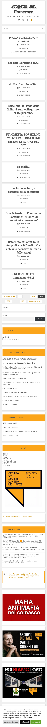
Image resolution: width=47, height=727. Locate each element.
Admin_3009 (24, 48)
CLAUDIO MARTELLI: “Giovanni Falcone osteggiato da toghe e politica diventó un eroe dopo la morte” (23, 549)
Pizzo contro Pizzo (11, 435)
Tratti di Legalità (10, 427)
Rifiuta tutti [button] (25, 722)
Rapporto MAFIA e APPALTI (15, 392)
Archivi (6, 337)
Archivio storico (19, 52)
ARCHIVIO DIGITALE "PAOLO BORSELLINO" (20, 359)
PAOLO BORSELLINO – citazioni (23, 39)
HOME (5, 454)
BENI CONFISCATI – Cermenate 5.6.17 (23, 275)
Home (24, 202)
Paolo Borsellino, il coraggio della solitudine (23, 190)
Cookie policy (26, 718)
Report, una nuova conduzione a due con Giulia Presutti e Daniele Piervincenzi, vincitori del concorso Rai (21, 556)
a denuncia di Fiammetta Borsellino (19, 363)
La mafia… (23, 166)
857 (34, 296)
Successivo (33, 301)
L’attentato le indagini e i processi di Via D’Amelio (21, 383)
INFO (5, 455)
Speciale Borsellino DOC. (23, 63)
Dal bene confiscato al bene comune (19, 516)
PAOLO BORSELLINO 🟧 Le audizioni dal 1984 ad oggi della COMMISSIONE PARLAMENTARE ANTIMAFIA (22, 542)
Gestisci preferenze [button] (11, 722)
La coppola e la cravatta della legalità (20, 431)
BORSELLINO (32, 52)
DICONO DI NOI (9, 462)
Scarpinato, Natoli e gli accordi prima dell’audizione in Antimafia (20, 562)
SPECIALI (6, 464)
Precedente (10, 296)
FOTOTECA (7, 459)
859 (9, 301)
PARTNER (6, 465)
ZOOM (5, 457)
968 (23, 301)
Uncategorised (24, 73)
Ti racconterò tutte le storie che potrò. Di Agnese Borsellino (21, 373)
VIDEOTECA (7, 460)
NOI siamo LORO (10, 423)
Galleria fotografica (11, 400)
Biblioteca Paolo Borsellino (14, 378)
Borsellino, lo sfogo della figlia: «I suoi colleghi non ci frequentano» (23, 109)
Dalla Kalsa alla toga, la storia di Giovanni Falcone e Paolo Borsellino (22, 368)
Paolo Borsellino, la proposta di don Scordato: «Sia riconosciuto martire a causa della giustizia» (23, 536)
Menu (6, 29)
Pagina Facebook (10, 405)
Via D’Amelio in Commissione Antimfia (20, 396)
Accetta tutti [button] (36, 722)
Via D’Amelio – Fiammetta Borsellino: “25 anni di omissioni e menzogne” (23, 216)
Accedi (5, 307)
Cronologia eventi (10, 388)
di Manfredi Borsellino (23, 84)
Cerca (5, 316)
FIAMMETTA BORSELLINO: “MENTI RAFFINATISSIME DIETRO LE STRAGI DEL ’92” (23, 140)
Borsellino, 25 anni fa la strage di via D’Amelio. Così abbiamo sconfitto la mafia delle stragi (23, 247)
